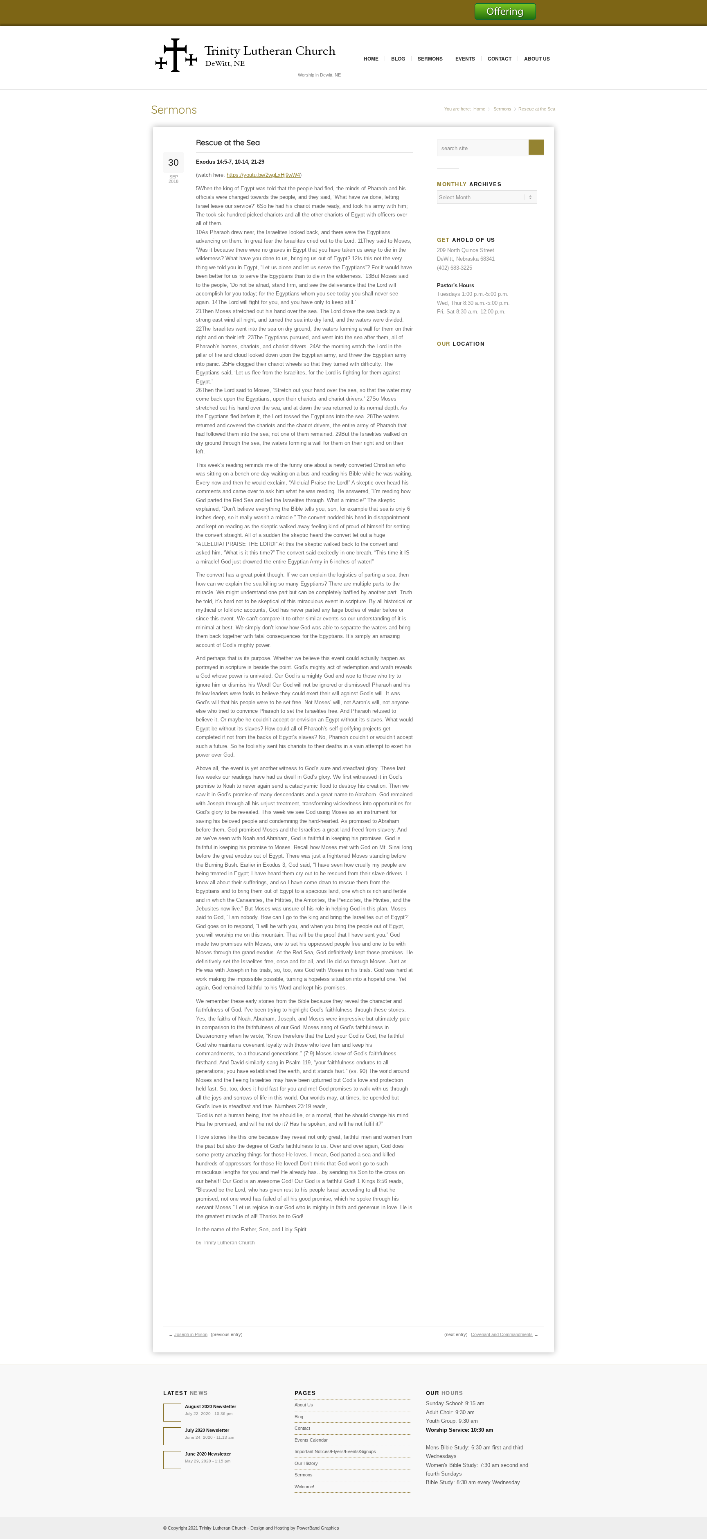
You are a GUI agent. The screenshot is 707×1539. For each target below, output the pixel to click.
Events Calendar (311, 1440)
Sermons (430, 58)
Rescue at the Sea (228, 142)
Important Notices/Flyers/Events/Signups (335, 1451)
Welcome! (304, 1486)
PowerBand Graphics (318, 1527)
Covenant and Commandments (502, 1334)
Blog (398, 58)
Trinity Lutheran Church (229, 1243)
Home (371, 58)
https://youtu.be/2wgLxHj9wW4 (263, 175)
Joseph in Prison (190, 1334)
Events (465, 58)
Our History (306, 1463)
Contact (499, 58)
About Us (537, 58)
